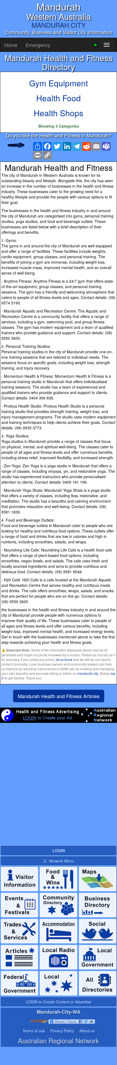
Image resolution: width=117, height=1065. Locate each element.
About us (87, 1031)
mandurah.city (87, 673)
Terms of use (34, 1031)
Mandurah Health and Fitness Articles (59, 696)
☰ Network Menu (58, 861)
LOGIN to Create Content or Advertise (58, 1001)
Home (10, 44)
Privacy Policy (62, 1031)
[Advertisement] (58, 786)
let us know (64, 659)
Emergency (38, 44)
